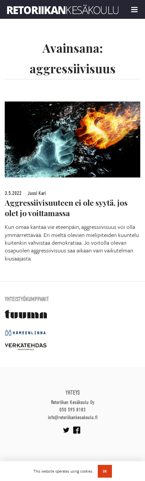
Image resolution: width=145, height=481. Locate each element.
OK (105, 471)
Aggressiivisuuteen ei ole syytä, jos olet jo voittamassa (66, 207)
